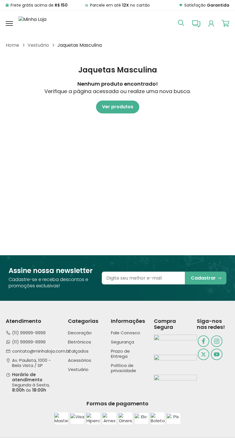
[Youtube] (216, 354)
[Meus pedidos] (211, 23)
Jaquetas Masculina (79, 45)
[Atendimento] (196, 23)
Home (12, 45)
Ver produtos (117, 106)
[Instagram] (216, 341)
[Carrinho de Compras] (225, 23)
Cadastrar (203, 278)
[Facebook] (203, 341)
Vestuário (38, 45)
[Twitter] (203, 354)
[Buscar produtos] (181, 22)
